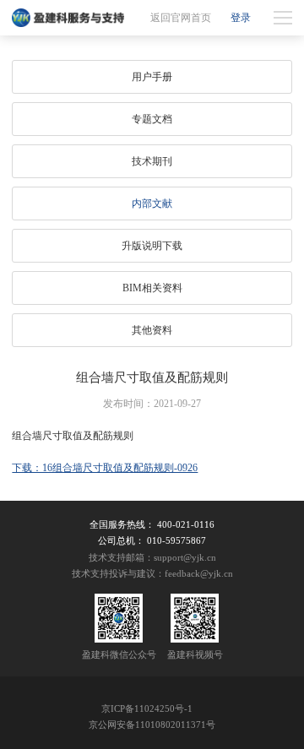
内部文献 (152, 203)
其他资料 (152, 330)
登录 (241, 18)
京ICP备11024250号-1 (147, 709)
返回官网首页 (180, 18)
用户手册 (152, 77)
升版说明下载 (152, 246)
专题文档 (152, 119)
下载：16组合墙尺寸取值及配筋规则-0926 (105, 468)
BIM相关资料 (152, 288)
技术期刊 (152, 161)
